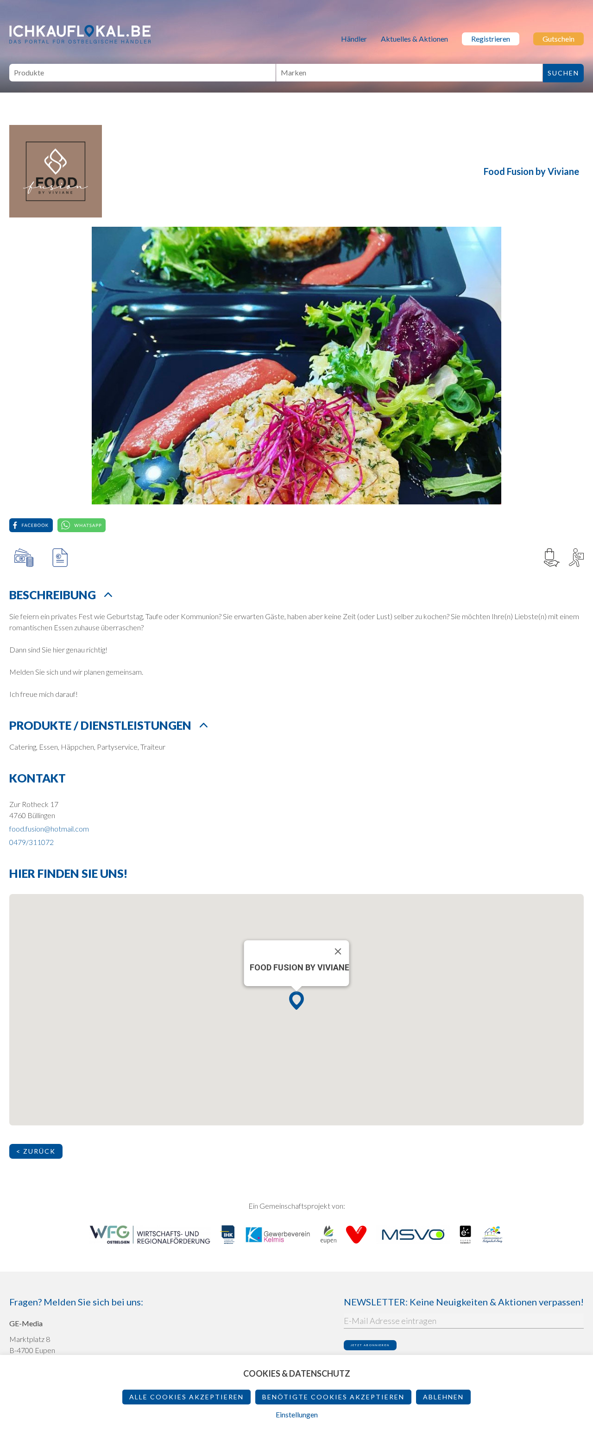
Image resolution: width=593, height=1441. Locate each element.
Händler (354, 38)
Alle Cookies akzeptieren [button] (186, 1397)
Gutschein (558, 38)
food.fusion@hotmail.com (49, 828)
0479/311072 (31, 842)
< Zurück (36, 1151)
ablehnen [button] (443, 1397)
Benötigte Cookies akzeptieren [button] (333, 1397)
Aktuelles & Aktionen (414, 38)
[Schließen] (338, 951)
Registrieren (490, 38)
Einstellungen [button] (297, 1414)
